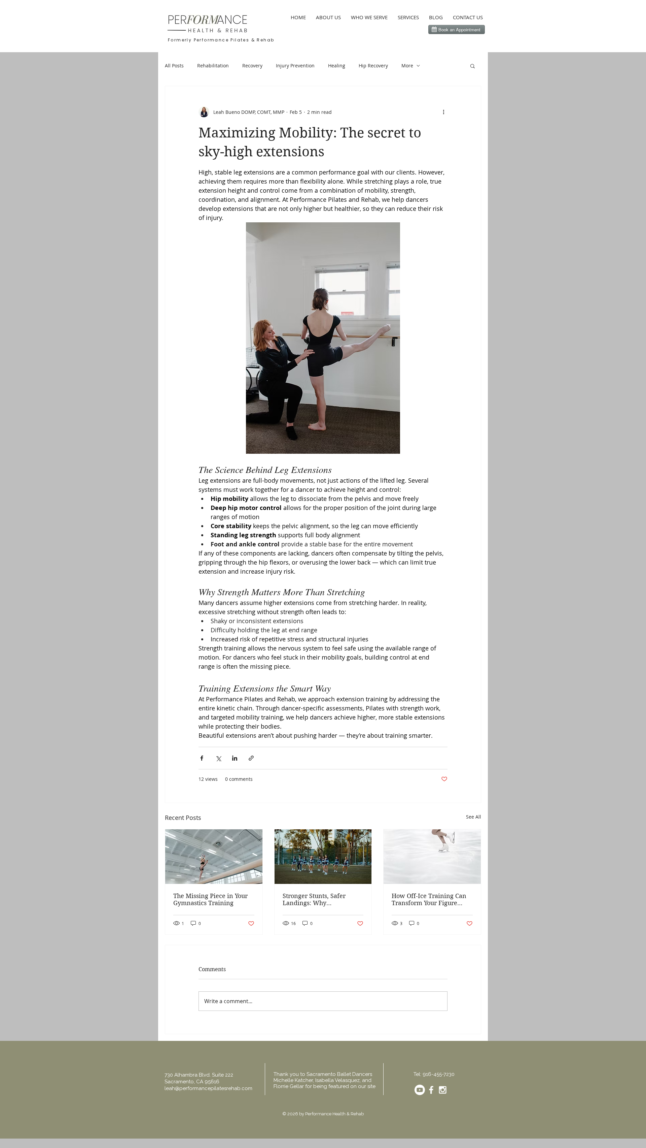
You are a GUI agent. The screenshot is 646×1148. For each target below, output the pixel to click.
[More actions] (443, 112)
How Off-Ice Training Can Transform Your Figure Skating (429, 899)
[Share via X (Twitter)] (218, 758)
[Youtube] (420, 1090)
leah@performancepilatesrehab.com (208, 1088)
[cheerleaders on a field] (323, 856)
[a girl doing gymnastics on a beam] (213, 856)
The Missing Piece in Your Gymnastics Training (210, 899)
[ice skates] (432, 856)
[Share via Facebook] (202, 758)
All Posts (174, 65)
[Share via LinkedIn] (234, 758)
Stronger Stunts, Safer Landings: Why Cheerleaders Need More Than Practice (318, 899)
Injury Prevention (295, 65)
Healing (336, 65)
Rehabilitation (213, 65)
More (407, 65)
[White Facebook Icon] (431, 1090)
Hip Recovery (373, 65)
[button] (472, 65)
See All (473, 817)
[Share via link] (251, 758)
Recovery (252, 65)
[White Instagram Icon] (442, 1090)
